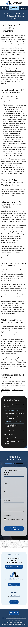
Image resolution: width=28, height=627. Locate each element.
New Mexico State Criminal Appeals (12, 406)
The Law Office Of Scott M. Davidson (16, 618)
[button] (4, 7)
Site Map (12, 622)
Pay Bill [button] (14, 602)
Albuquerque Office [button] (14, 567)
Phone (6, 492)
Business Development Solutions (11, 624)
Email (6, 483)
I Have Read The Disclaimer (14, 520)
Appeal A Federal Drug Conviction (13, 417)
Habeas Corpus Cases (10, 431)
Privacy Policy (20, 622)
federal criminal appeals (13, 71)
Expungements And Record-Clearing (12, 442)
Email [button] (14, 8)
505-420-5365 (5, 390)
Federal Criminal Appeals (11, 410)
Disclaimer (7, 515)
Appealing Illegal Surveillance (12, 425)
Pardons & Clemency (10, 434)
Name (6, 474)
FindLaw (23, 624)
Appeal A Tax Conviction (14, 421)
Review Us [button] (14, 613)
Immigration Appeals (10, 438)
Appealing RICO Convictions (15, 413)
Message (7, 500)
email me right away (18, 390)
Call (24, 8)
